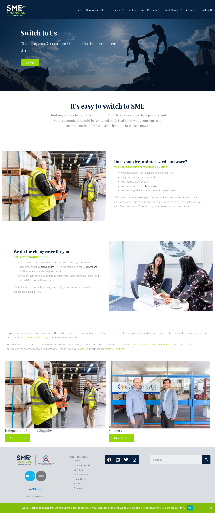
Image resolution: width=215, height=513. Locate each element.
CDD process (90, 266)
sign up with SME (50, 266)
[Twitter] (126, 459)
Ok (189, 507)
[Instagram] (134, 459)
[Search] (206, 459)
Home (79, 9)
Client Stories (171, 9)
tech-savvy (151, 185)
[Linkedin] (118, 459)
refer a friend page (38, 337)
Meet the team (135, 9)
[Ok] (210, 508)
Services (116, 9)
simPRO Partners (114, 348)
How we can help (95, 9)
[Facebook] (109, 459)
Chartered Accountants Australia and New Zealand (158, 344)
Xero (81, 348)
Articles (189, 9)
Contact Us (207, 9)
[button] (30, 62)
